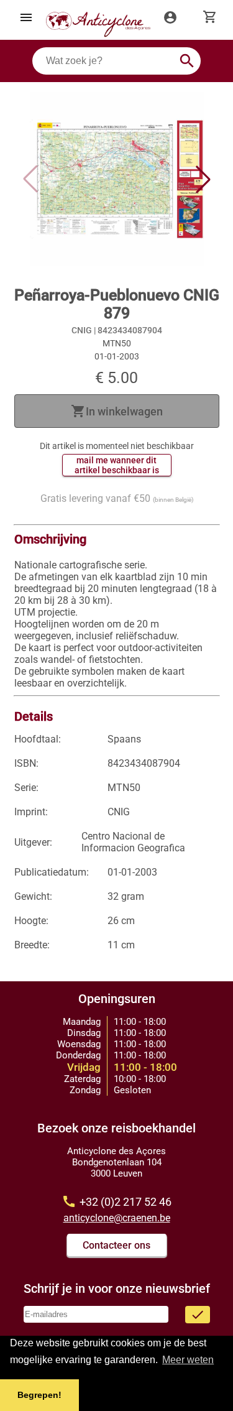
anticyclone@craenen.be (116, 1218)
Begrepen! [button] (39, 1395)
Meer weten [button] (188, 1359)
